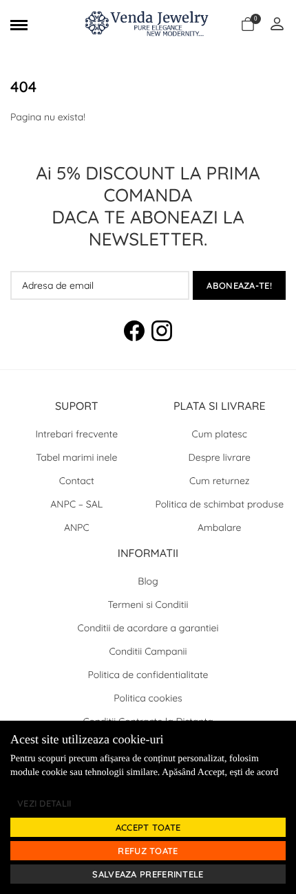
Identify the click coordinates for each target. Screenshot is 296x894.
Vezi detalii (44, 803)
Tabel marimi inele (76, 457)
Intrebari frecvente (76, 434)
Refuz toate (148, 850)
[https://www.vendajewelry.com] (148, 24)
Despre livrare (220, 457)
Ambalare (220, 527)
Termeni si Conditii (148, 604)
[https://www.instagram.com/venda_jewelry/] (161, 332)
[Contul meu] (277, 25)
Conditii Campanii (148, 651)
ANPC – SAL (76, 504)
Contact (76, 481)
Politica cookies (148, 698)
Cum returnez (219, 481)
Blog (148, 581)
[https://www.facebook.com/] (134, 332)
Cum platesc (219, 434)
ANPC (76, 527)
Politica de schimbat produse (219, 504)
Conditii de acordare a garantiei (148, 628)
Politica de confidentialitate (148, 674)
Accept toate (148, 827)
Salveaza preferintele (147, 874)
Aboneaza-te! (239, 285)
